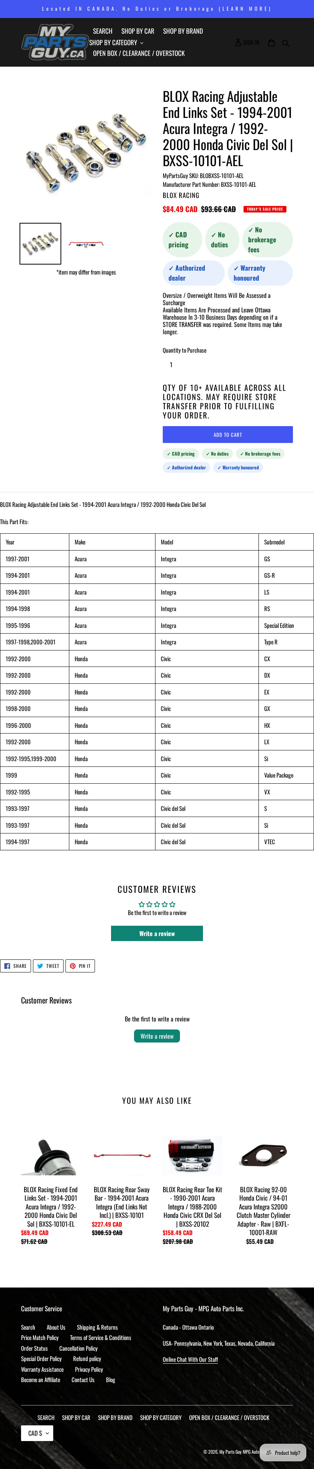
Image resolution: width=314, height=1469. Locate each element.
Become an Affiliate (40, 1379)
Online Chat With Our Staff (190, 1359)
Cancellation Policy (78, 1348)
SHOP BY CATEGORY (161, 1417)
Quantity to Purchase (184, 350)
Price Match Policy (40, 1337)
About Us (56, 1327)
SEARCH (46, 1417)
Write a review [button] (157, 933)
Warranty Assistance (42, 1369)
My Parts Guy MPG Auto (239, 1451)
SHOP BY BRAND (115, 1417)
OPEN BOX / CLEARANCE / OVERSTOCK (229, 1417)
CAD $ (35, 1433)
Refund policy (87, 1358)
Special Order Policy (41, 1358)
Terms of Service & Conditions (100, 1337)
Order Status (34, 1348)
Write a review (157, 1036)
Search (28, 1327)
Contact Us (83, 1379)
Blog (110, 1379)
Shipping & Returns (97, 1327)
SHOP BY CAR (76, 1417)
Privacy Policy (89, 1369)
